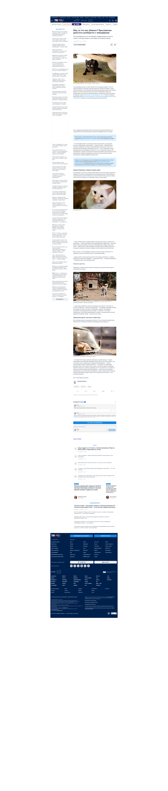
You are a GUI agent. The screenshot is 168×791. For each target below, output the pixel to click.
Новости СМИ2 (77, 439)
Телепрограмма (75, 17)
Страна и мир (108, 546)
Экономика (108, 550)
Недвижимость (55, 17)
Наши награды (54, 548)
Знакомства (63, 17)
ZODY (103, 17)
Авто (71, 542)
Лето (84, 548)
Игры (107, 17)
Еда (71, 552)
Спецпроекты (108, 552)
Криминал (85, 544)
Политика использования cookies (91, 602)
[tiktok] (88, 566)
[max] (81, 566)
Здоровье (72, 556)
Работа (96, 550)
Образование (86, 556)
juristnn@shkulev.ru (54, 609)
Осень (95, 544)
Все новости (60, 29)
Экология (107, 548)
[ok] (78, 566)
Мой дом (85, 550)
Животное (83, 386)
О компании (54, 546)
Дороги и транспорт (74, 550)
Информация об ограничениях (90, 600)
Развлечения (97, 552)
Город (71, 548)
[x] (85, 566)
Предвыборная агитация (57, 554)
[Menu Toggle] (52, 20)
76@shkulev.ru (65, 607)
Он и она (96, 542)
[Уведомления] (112, 20)
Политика (96, 546)
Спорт (106, 542)
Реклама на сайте (55, 542)
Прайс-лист (54, 544)
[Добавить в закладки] (111, 44)
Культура (85, 546)
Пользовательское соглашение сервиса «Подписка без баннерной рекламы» (99, 606)
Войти (78, 430)
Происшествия (97, 548)
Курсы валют (93, 17)
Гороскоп (86, 17)
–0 (114, 410)
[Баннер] (76, 24)
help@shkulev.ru (60, 610)
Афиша (81, 17)
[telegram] (71, 566)
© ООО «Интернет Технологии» (72, 613)
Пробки (99, 17)
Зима (84, 542)
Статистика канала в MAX (57, 556)
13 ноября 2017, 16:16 (77, 41)
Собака (89, 386)
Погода (68, 17)
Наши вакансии (55, 550)
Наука (84, 552)
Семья (95, 556)
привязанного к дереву (90, 138)
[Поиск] (109, 20)
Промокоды (112, 17)
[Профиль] (116, 20)
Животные (72, 554)
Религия (96, 554)
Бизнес (71, 544)
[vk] (75, 566)
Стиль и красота (109, 544)
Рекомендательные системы (90, 604)
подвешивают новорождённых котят (94, 95)
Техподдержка (54, 552)
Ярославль (76, 386)
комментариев (80, 44)
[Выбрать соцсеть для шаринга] (115, 44)
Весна (71, 546)
